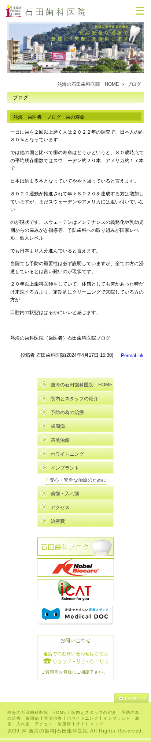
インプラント (65, 468)
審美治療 (60, 440)
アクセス (60, 507)
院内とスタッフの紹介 (74, 398)
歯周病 (58, 426)
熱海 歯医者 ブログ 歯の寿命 (49, 117)
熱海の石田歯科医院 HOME (88, 84)
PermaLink (132, 355)
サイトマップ (89, 724)
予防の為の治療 (67, 412)
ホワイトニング (67, 454)
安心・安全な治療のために (78, 480)
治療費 (58, 521)
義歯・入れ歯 (65, 493)
